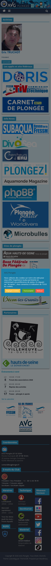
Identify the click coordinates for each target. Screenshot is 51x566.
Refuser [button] (40, 291)
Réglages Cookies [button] (12, 291)
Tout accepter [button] (28, 291)
